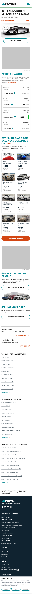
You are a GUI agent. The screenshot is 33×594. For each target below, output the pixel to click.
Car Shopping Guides (8, 543)
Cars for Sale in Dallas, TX (9, 462)
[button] (14, 93)
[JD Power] (8, 500)
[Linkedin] (11, 507)
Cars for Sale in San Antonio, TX (11, 469)
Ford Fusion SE (5, 420)
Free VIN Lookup (6, 520)
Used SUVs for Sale (7, 375)
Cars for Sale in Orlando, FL (9, 479)
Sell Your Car (15, 40)
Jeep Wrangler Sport (7, 413)
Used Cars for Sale (7, 360)
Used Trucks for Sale (7, 367)
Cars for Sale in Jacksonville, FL (11, 451)
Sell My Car (5, 530)
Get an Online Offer (16, 317)
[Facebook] (2, 507)
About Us (4, 551)
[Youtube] (8, 507)
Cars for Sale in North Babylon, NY (11, 476)
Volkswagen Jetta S (7, 427)
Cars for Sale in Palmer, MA (9, 472)
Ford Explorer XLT (6, 434)
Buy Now (23, 346)
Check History (21, 335)
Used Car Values (7, 533)
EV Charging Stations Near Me (11, 525)
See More (4, 392)
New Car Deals (6, 541)
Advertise (4, 554)
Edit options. (12, 82)
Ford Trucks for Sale (7, 389)
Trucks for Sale (5, 364)
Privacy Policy (6, 567)
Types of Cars (6, 538)
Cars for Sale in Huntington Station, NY (13, 458)
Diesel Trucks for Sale (7, 385)
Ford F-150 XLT (5, 406)
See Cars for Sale (16, 238)
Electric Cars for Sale (9, 528)
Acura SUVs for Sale (7, 382)
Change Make (5, 490)
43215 (8, 144)
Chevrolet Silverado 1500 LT (9, 402)
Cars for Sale (5, 357)
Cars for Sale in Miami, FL (9, 454)
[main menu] (28, 4)
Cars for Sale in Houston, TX (9, 447)
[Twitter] (5, 506)
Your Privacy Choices (8, 570)
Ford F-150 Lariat (6, 409)
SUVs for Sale (5, 371)
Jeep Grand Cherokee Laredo (10, 430)
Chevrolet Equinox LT (7, 423)
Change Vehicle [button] (7, 20)
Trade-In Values (6, 535)
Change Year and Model (19, 490)
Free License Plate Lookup (10, 522)
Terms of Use (5, 564)
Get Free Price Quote (16, 287)
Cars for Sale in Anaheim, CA (10, 465)
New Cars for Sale (6, 378)
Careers (4, 556)
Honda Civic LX (6, 416)
